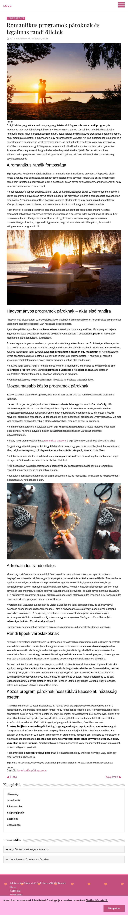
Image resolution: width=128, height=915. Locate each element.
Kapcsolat (15, 890)
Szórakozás (13, 824)
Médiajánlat (16, 894)
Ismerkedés (16, 18)
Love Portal (9, 7)
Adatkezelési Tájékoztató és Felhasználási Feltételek (38, 883)
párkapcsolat (38, 770)
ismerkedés (24, 770)
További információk (97, 900)
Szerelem (12, 818)
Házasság (12, 794)
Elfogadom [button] (114, 908)
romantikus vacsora (55, 440)
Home (13, 887)
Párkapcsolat (14, 806)
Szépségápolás (15, 812)
